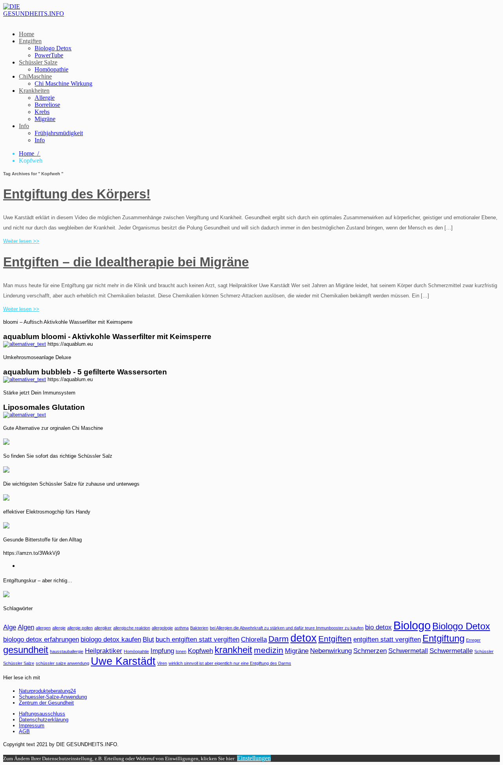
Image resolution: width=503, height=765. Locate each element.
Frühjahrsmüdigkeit (59, 133)
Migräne (45, 119)
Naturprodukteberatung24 (47, 691)
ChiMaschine (35, 76)
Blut (148, 639)
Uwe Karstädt (123, 661)
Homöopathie (51, 69)
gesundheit (25, 649)
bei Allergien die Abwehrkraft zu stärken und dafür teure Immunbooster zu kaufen (286, 628)
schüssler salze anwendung (62, 663)
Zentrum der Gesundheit (46, 703)
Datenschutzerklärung (43, 720)
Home (26, 34)
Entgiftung (443, 638)
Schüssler (484, 651)
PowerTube (49, 55)
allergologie (162, 628)
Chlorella (254, 639)
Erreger (473, 640)
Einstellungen (254, 758)
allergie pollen (80, 628)
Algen (26, 627)
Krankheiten (34, 90)
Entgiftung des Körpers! (77, 194)
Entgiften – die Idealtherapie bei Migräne (126, 262)
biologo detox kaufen (111, 639)
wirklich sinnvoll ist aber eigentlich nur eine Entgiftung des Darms (230, 663)
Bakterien (199, 628)
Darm (278, 638)
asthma (181, 628)
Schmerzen (370, 651)
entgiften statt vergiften (387, 639)
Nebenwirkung (331, 651)
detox (303, 638)
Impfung (162, 651)
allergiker (103, 628)
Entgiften (30, 41)
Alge (9, 627)
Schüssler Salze (38, 62)
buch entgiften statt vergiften (197, 639)
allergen (43, 628)
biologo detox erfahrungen (41, 639)
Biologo (412, 625)
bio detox (378, 627)
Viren (162, 663)
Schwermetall (408, 651)
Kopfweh (200, 651)
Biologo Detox (53, 48)
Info (24, 126)
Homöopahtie (136, 651)
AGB (24, 731)
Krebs (42, 111)
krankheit (233, 649)
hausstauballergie (66, 651)
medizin (268, 650)
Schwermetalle (451, 651)
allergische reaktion (131, 628)
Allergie (45, 97)
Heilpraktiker (103, 651)
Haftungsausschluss (42, 714)
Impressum (31, 725)
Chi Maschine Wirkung (63, 83)
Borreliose (47, 104)
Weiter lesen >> (21, 241)
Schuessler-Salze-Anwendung (53, 697)
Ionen (181, 651)
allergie (59, 628)
